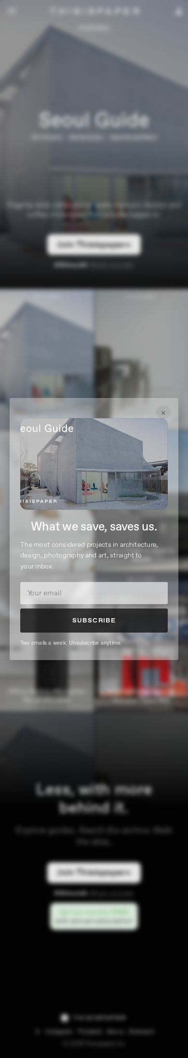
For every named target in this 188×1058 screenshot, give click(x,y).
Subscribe (94, 620)
